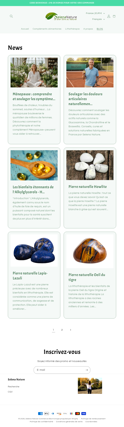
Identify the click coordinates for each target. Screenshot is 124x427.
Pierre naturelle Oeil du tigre (87, 277)
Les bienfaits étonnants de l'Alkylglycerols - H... (33, 190)
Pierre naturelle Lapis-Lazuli (30, 276)
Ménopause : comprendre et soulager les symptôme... (34, 96)
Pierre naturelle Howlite (88, 186)
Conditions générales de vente (69, 422)
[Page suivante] (70, 329)
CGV (10, 392)
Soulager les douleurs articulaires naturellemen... (85, 99)
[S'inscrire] (86, 370)
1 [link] (53, 330)
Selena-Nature (32, 419)
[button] (11, 16)
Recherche (13, 386)
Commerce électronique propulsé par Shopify (58, 419)
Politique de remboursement (93, 419)
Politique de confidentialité (41, 422)
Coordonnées (91, 422)
